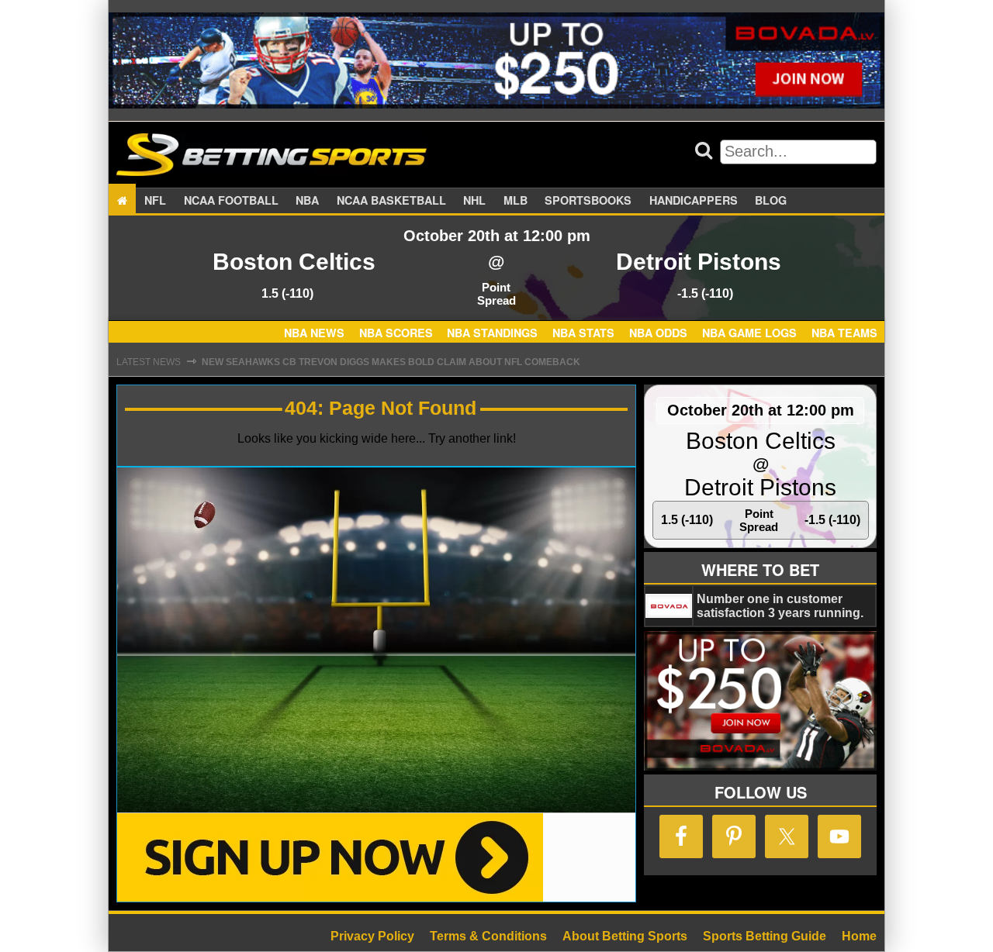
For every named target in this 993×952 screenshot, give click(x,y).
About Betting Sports (624, 936)
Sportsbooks (588, 200)
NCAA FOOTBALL (231, 200)
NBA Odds (658, 333)
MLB (515, 200)
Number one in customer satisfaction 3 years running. (780, 605)
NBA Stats (583, 333)
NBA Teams (844, 333)
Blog (771, 200)
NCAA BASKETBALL (391, 200)
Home (859, 936)
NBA (307, 200)
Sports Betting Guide (764, 936)
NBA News (314, 333)
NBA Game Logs (749, 333)
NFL (155, 200)
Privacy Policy (372, 936)
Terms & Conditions (488, 936)
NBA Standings (492, 333)
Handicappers (693, 200)
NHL (474, 200)
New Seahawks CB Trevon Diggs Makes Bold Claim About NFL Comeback (391, 362)
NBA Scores (396, 333)
